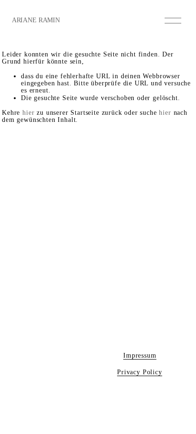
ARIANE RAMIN (36, 20)
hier (28, 112)
